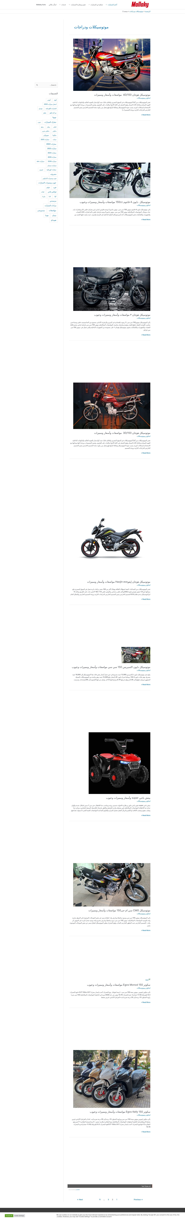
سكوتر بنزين (45, 131)
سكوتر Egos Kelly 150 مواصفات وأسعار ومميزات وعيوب (120, 1111)
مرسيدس (53, 201)
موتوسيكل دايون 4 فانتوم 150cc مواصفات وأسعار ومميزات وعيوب (115, 201)
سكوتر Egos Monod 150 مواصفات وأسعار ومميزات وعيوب (118, 984)
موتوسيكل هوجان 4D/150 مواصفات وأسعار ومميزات (122, 94)
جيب (39, 122)
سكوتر (54, 131)
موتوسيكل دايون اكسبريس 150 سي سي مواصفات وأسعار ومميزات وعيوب (111, 667)
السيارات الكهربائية (51, 108)
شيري (41, 170)
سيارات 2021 (45, 139)
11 (100, 1199)
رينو (42, 127)
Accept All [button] (9, 1215)
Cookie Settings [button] (19, 1215)
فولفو (48, 187)
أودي (49, 100)
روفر (48, 127)
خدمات (63, 5)
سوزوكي (46, 135)
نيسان (54, 215)
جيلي (54, 127)
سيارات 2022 (51, 144)
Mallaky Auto (41, 5)
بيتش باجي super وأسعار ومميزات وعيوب (128, 797)
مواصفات (52, 210)
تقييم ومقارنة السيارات (78, 5)
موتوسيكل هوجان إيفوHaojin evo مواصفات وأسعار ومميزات (118, 581)
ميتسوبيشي (41, 210)
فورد (54, 187)
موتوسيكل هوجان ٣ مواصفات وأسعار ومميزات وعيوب (122, 314)
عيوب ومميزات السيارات (47, 183)
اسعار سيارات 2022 (50, 104)
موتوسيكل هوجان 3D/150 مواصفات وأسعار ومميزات (122, 432)
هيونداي (53, 220)
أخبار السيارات (112, 5)
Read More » (145, 115)
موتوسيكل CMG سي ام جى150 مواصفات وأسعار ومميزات (119, 910)
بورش (40, 108)
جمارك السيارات (50, 122)
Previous (138, 1199)
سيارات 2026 (52, 161)
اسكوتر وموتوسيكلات (143, 98)
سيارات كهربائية (51, 170)
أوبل (55, 100)
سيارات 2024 (52, 153)
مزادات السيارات (50, 206)
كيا (55, 196)
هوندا (46, 215)
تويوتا (54, 117)
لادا (50, 196)
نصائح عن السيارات (97, 5)
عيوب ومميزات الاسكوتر (49, 178)
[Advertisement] (110, 143)
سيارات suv (40, 161)
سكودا (54, 135)
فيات (42, 192)
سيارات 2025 (52, 157)
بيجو (45, 113)
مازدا (43, 196)
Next (80, 1199)
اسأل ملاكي (52, 5)
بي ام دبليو (53, 113)
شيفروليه (53, 174)
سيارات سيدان (52, 165)
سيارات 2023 (51, 148)
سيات (54, 139)
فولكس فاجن (52, 192)
